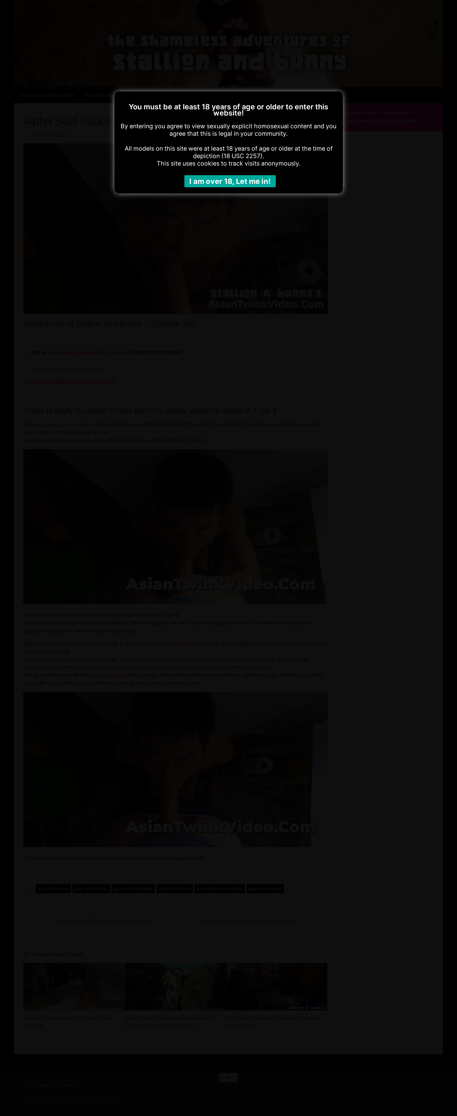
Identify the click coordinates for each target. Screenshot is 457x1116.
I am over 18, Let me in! (230, 181)
